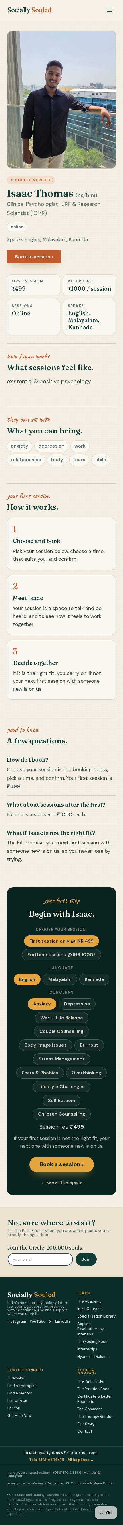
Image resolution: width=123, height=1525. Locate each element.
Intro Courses (89, 1308)
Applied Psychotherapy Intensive (90, 1329)
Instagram (16, 1322)
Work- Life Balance (61, 1018)
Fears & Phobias (40, 1073)
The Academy (89, 1301)
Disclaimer (55, 1483)
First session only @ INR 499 (61, 941)
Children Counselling (61, 1114)
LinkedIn (62, 1322)
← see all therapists (61, 1182)
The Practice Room (93, 1388)
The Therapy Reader (95, 1416)
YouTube (37, 1322)
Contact (84, 1431)
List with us (17, 1400)
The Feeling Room (92, 1341)
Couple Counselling (61, 1031)
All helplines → (81, 1460)
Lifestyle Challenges (61, 1087)
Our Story (85, 1424)
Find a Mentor (19, 1393)
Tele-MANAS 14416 (46, 1460)
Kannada (94, 979)
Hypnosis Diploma (93, 1356)
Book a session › (34, 256)
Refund (38, 1483)
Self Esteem (61, 1100)
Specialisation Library (96, 1316)
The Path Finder (91, 1381)
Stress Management (62, 1059)
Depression (77, 1004)
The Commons (90, 1409)
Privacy (13, 1483)
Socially (29, 10)
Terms (26, 1483)
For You (13, 1408)
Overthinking (86, 1073)
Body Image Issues (46, 1045)
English (27, 979)
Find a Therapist (21, 1385)
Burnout (89, 1045)
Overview (15, 1378)
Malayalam (60, 979)
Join (86, 1259)
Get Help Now (19, 1415)
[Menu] (110, 10)
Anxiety (42, 1004)
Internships (87, 1349)
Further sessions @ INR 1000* (61, 955)
